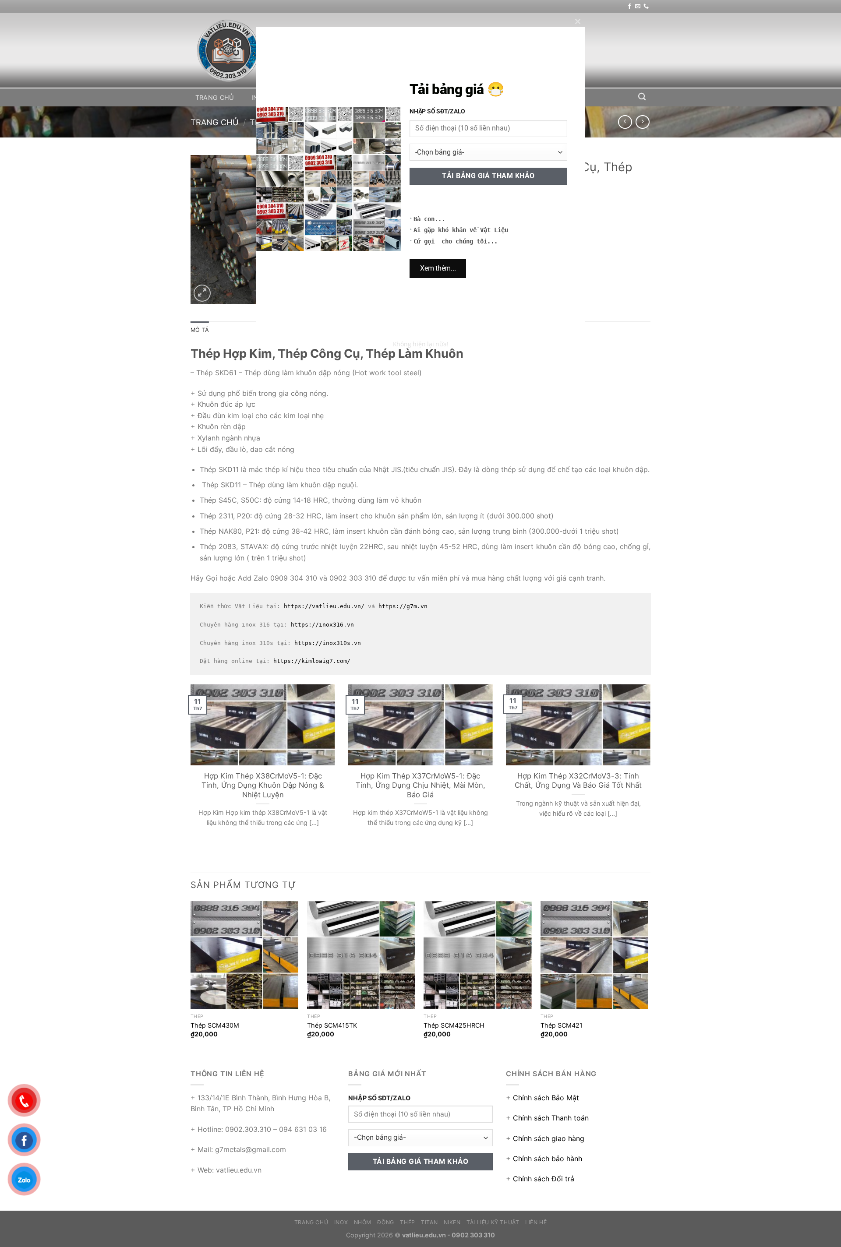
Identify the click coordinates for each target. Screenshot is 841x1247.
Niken (440, 97)
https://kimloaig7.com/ (311, 661)
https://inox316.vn (322, 624)
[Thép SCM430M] (245, 955)
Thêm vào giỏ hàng (521, 272)
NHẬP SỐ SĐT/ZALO (379, 1098)
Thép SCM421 (562, 1025)
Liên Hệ (558, 97)
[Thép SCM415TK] (361, 955)
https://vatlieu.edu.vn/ (324, 606)
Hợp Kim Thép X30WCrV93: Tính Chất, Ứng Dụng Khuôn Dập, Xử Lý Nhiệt (263, 780)
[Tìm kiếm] (641, 97)
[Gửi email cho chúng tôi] (637, 7)
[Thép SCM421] (595, 955)
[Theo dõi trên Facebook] (629, 7)
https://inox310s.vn (327, 643)
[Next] (652, 766)
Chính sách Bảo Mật (546, 1097)
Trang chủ (214, 97)
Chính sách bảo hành (547, 1158)
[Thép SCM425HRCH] (478, 955)
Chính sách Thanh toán (551, 1117)
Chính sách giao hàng (548, 1138)
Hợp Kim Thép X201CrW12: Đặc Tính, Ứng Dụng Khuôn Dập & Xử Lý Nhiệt (421, 780)
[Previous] (188, 766)
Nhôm (295, 97)
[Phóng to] (202, 293)
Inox (259, 97)
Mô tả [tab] (200, 330)
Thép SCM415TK (332, 1025)
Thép (367, 97)
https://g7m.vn (403, 606)
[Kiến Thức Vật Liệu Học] (234, 50)
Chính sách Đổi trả (543, 1178)
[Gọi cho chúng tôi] (646, 7)
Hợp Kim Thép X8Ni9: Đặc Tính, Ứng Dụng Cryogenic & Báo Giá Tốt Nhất (579, 780)
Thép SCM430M (215, 1025)
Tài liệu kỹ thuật (497, 97)
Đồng (332, 97)
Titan (403, 97)
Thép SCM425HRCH (454, 1025)
